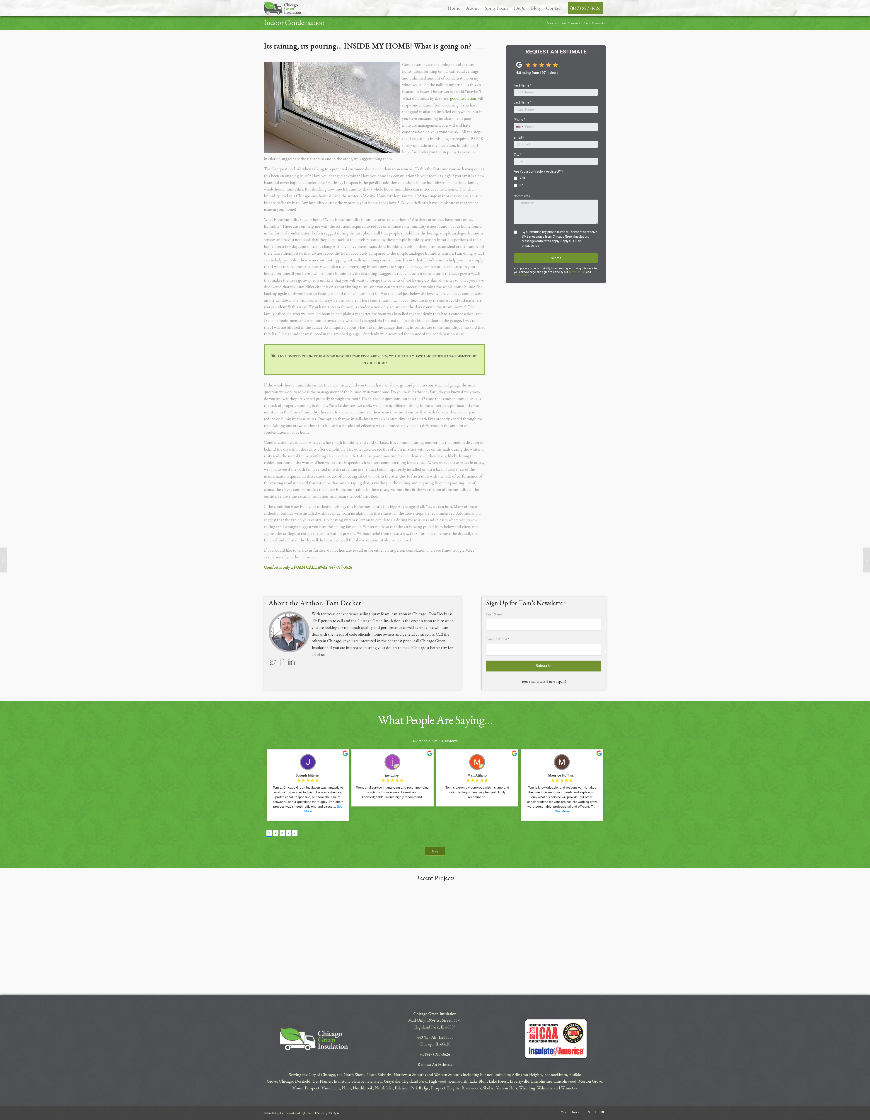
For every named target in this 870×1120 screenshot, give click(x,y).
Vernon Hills (506, 1088)
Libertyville (519, 1081)
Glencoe (358, 1081)
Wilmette (545, 1088)
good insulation (463, 98)
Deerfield (302, 1081)
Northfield (384, 1088)
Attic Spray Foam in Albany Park (489, 985)
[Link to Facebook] (595, 1112)
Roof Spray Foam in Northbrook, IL (266, 985)
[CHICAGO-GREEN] (282, 8)
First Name (494, 613)
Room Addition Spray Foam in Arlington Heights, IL (734, 985)
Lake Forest (498, 1081)
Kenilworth (457, 1081)
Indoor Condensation (294, 22)
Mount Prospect (305, 1088)
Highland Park (414, 1081)
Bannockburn (555, 1074)
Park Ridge (419, 1088)
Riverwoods (471, 1088)
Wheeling (527, 1088)
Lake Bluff (478, 1081)
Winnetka (569, 1088)
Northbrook (363, 1088)
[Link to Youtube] (602, 1112)
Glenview (374, 1081)
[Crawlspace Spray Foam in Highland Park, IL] (94, 936)
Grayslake (392, 1081)
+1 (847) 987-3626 (435, 1054)
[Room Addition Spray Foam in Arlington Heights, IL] (775, 936)
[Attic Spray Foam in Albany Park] (548, 936)
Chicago (286, 1081)
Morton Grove (590, 1081)
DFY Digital (334, 1113)
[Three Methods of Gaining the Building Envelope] (866, 560)
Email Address (497, 638)
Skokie (488, 1088)
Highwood (437, 1081)
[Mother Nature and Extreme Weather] (3, 560)
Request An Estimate (435, 1064)
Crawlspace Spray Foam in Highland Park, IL (47, 985)
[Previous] (13, 928)
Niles (346, 1088)
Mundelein (330, 1088)
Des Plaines (322, 1081)
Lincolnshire (541, 1081)
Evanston (341, 1081)
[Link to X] (589, 1112)
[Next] (856, 928)
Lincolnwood (565, 1081)
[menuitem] (454, 8)
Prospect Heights (445, 1088)
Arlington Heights (527, 1074)
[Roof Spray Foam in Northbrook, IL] (321, 936)
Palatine (401, 1088)
